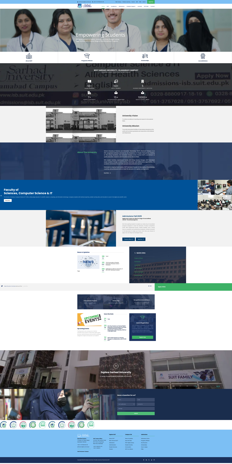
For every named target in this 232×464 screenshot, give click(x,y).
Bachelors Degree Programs (90, 304)
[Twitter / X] (149, 461)
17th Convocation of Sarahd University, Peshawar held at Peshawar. (112, 264)
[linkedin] (146, 461)
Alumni (144, 1)
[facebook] (144, 461)
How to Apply (144, 448)
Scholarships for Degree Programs (116, 304)
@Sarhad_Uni (20, 287)
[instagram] (154, 461)
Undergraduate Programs (90, 301)
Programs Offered (138, 259)
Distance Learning (126, 1)
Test (78, 272)
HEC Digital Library (129, 443)
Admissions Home (145, 439)
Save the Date (128, 441)
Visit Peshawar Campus (83, 452)
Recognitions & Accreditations (142, 301)
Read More (7, 201)
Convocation (128, 448)
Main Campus (118, 1)
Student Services (138, 276)
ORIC (140, 1)
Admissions (121, 6)
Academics (114, 6)
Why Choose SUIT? (113, 441)
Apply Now (151, 1)
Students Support (131, 6)
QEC (137, 1)
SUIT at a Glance (138, 269)
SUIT (108, 6)
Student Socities (129, 445)
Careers (133, 1)
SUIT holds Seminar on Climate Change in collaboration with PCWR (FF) (117, 340)
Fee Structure (137, 262)
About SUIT (111, 439)
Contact (152, 6)
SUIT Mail (146, 6)
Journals (140, 6)
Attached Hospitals (138, 273)
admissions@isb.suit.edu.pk (83, 447)
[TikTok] (151, 461)
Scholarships (137, 266)
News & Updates (129, 439)
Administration (112, 445)
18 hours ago (27, 287)
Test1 (107, 257)
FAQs (142, 450)
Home (103, 6)
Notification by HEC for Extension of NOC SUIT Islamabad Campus (114, 270)
